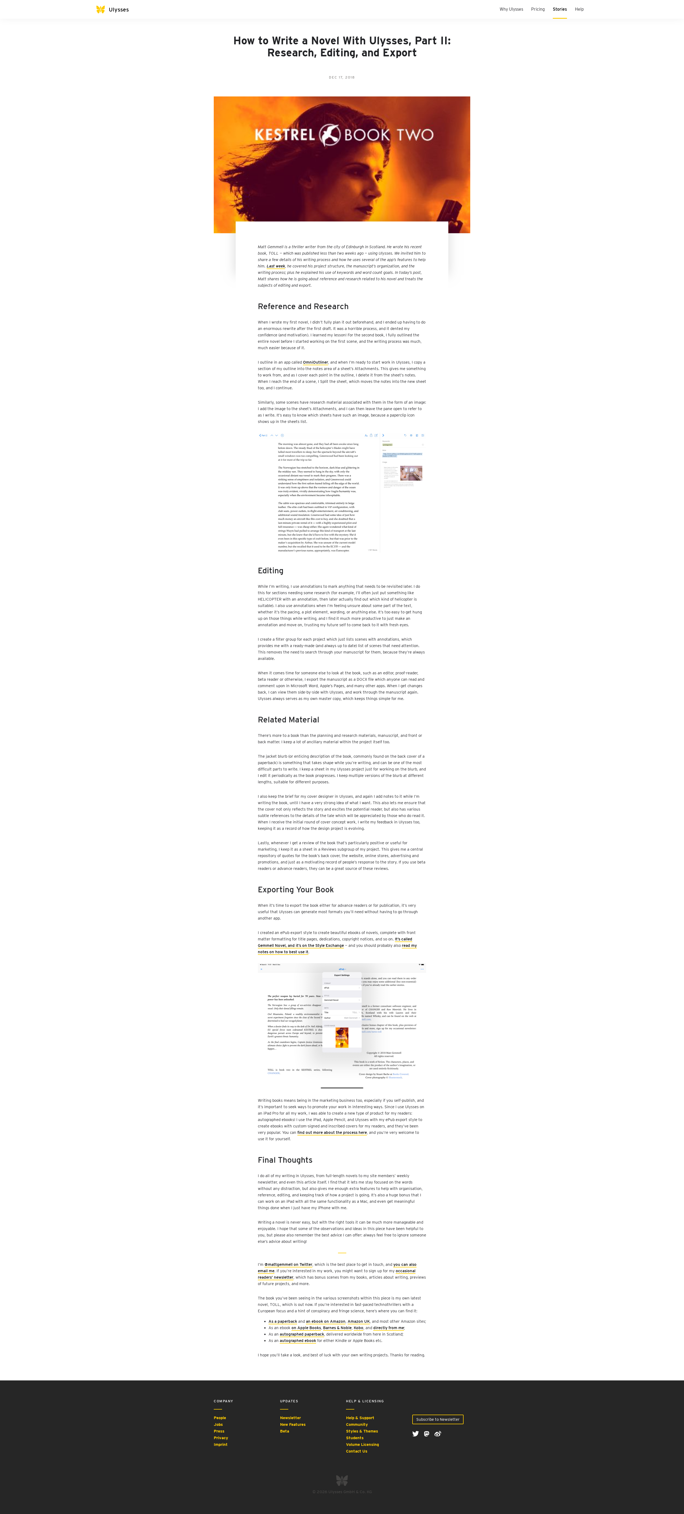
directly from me (388, 1327)
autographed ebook (298, 1340)
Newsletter (290, 1417)
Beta (284, 1431)
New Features (293, 1424)
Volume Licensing (362, 1444)
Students (355, 1437)
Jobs (218, 1424)
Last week (276, 266)
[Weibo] (437, 1433)
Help (579, 9)
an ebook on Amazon (325, 1321)
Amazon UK (359, 1321)
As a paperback (283, 1321)
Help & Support (360, 1417)
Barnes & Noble (337, 1327)
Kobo (358, 1327)
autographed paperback (302, 1334)
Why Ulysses (511, 9)
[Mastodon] (427, 1433)
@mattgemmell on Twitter (288, 1264)
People (220, 1417)
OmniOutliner (315, 362)
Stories (560, 9)
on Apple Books (306, 1327)
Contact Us (356, 1451)
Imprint (221, 1444)
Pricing (538, 9)
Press (219, 1431)
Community (357, 1424)
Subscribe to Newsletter (438, 1419)
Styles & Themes (362, 1431)
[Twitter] (416, 1433)
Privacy (221, 1437)
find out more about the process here (332, 1132)
